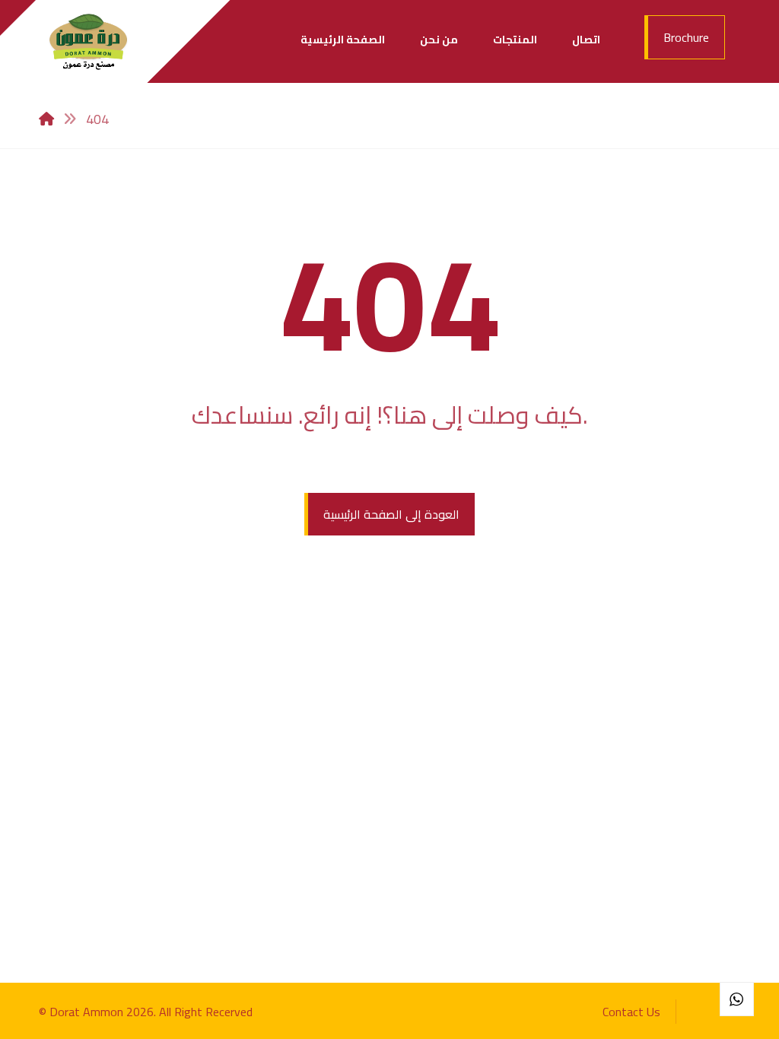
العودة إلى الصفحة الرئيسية (391, 514)
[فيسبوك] (704, 1010)
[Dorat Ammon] (88, 41)
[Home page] (46, 119)
